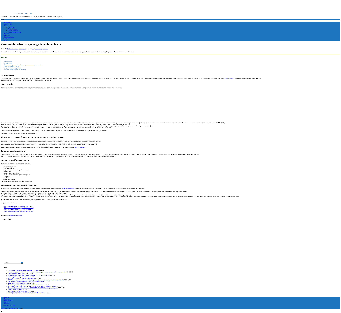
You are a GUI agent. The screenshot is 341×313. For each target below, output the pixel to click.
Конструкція (8, 63)
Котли (6, 26)
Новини (6, 297)
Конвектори (8, 22)
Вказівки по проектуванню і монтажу (15, 69)
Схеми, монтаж (9, 37)
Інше (5, 40)
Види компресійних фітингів (12, 68)
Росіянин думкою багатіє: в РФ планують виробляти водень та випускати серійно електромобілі (37, 272)
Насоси (6, 33)
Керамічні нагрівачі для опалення (18, 283)
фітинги (45, 49)
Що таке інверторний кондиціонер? (18, 291)
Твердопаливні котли (14, 32)
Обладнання (8, 24)
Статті (6, 302)
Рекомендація (8, 300)
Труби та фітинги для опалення (16, 49)
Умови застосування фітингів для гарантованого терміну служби (23, 65)
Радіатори (7, 35)
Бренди (6, 299)
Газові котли (11, 27)
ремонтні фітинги (80, 147)
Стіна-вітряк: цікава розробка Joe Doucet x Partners (23, 270)
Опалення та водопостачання (23, 13)
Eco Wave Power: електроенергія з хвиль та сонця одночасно (26, 281)
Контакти (7, 303)
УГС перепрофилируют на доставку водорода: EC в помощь (26, 292)
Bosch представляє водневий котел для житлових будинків (25, 285)
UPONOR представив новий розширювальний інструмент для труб (28, 275)
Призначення (8, 61)
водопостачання (37, 49)
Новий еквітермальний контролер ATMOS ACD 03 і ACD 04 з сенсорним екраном (33, 288)
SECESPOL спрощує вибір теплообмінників (21, 278)
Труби (6, 38)
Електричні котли (13, 30)
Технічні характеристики (11, 66)
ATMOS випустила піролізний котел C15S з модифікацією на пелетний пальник (32, 286)
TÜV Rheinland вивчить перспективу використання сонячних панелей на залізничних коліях (36, 280)
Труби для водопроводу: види (17, 273)
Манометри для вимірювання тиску (18, 277)
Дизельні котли (12, 29)
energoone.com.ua (9, 305)
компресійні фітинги (68, 188)
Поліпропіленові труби (15, 289)
